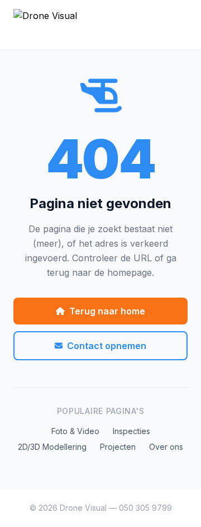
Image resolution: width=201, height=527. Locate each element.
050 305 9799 (145, 507)
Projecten (118, 446)
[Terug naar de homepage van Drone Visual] (100, 24)
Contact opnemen (106, 345)
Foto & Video (75, 431)
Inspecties (131, 431)
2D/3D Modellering (52, 446)
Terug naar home (107, 311)
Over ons (166, 446)
